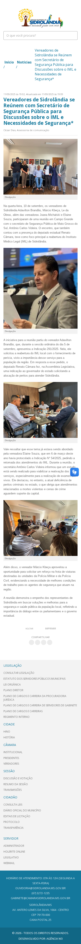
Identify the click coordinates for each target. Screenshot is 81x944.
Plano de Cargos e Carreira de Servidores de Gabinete (40, 705)
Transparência (13, 828)
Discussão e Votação (18, 778)
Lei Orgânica (12, 684)
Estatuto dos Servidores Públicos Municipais (34, 679)
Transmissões (12, 790)
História (9, 737)
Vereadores (11, 763)
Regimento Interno (16, 717)
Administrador (13, 846)
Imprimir (50, 628)
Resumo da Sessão (15, 784)
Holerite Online (14, 851)
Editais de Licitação (16, 816)
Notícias (24, 62)
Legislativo (11, 857)
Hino (6, 731)
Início (9, 62)
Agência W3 (54, 939)
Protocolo (11, 822)
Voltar (29, 628)
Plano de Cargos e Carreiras (23, 711)
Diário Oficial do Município (22, 810)
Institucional (12, 752)
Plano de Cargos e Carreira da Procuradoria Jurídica (34, 698)
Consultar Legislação (18, 673)
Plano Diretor (13, 690)
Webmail (9, 863)
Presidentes (11, 758)
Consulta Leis (12, 804)
